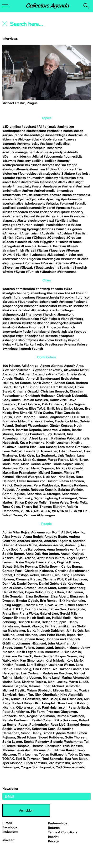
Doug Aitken (54, 592)
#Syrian (19, 272)
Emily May (54, 408)
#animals (49, 126)
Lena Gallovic (12, 451)
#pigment (67, 203)
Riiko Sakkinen (65, 720)
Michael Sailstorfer (66, 686)
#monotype (65, 190)
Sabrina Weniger (70, 489)
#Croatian (73, 237)
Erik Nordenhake (72, 600)
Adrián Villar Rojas (15, 532)
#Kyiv (44, 319)
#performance (71, 199)
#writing (20, 229)
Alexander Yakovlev (47, 370)
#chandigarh (48, 302)
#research (20, 212)
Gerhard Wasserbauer (31, 425)
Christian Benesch (54, 391)
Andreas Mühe (26, 545)
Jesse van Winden (56, 430)
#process (63, 208)
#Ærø (68, 289)
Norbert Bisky (21, 703)
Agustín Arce (73, 366)
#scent (34, 212)
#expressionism (54, 165)
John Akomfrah (59, 643)
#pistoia (67, 331)
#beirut (81, 293)
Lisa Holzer (41, 669)
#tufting (72, 220)
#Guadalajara (41, 310)
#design (25, 156)
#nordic (8, 199)
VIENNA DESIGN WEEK (70, 511)
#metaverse (52, 186)
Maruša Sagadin (14, 686)
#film (78, 169)
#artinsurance (12, 135)
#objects (32, 199)
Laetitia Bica (27, 447)
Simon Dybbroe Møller (31, 502)
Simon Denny (31, 733)
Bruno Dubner (38, 387)
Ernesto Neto (33, 605)
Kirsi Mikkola (55, 660)
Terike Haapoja (17, 746)
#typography (11, 225)
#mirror (27, 190)
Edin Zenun (74, 592)
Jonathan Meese (67, 647)
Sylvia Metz (78, 502)
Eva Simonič (22, 413)
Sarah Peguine (13, 494)
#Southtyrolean (45, 267)
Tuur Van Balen (76, 759)
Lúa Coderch (31, 673)
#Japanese (57, 250)
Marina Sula (11, 682)
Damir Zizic (58, 400)
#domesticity (73, 156)
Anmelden (26, 810)
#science (46, 212)
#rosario (51, 336)
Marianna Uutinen (27, 677)
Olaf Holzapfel (44, 703)
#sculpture (62, 212)
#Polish (82, 259)
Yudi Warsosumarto (70, 767)
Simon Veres (58, 502)
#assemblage (34, 135)
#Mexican (75, 255)
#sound (29, 216)
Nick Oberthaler (46, 694)
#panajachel (41, 331)
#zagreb (25, 348)
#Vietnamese (67, 272)
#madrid (75, 323)
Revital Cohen (41, 720)
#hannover (34, 314)
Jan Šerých (75, 630)
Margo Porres (58, 460)
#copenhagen (12, 306)
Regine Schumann (41, 716)
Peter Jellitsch (78, 707)
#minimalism (11, 190)
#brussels (9, 302)
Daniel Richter (12, 592)
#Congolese (56, 237)
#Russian (48, 263)
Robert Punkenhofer (33, 724)
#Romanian (31, 263)
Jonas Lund (44, 647)
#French (27, 246)
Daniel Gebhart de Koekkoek (61, 583)
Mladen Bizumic (65, 690)
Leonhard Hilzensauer (40, 451)
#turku (29, 344)
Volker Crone (12, 515)
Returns (54, 828)
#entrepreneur (13, 165)
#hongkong (65, 314)
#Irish (20, 250)
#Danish (21, 242)
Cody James (11, 400)
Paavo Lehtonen (71, 481)
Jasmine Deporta (28, 430)
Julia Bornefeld (48, 652)
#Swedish (79, 267)
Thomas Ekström (52, 507)
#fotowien (9, 173)
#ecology (24, 161)
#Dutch (33, 242)
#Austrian (64, 233)
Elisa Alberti (59, 596)
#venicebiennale (58, 225)
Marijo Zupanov (42, 468)
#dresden (31, 306)
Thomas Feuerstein (16, 750)
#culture (42, 152)
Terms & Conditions (62, 832)
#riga (20, 336)
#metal (37, 186)
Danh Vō (8, 583)
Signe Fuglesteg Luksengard (55, 498)
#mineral (68, 186)
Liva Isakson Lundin (66, 669)
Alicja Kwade (11, 536)
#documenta (53, 156)
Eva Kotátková (36, 609)
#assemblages (56, 135)
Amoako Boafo (56, 536)
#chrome (24, 143)
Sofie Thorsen (75, 737)
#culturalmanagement (18, 152)
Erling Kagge (12, 605)
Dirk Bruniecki (52, 404)
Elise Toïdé (37, 408)
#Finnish (62, 242)
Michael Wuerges (28, 477)
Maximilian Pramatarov (19, 472)
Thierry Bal (30, 507)
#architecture (36, 131)
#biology (24, 139)
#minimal (83, 186)
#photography (34, 203)
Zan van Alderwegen (39, 515)
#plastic (80, 203)
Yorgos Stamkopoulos (37, 767)
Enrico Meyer (73, 408)
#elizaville (65, 306)
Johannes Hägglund (31, 643)
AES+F (66, 532)
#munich (68, 327)
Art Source (23, 383)
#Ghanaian (58, 246)
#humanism (35, 178)
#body (47, 139)
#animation (65, 126)
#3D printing (11, 126)
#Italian (42, 250)
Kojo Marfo (75, 660)
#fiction (51, 169)
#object (20, 199)
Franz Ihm (10, 613)
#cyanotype (57, 152)
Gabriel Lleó (49, 613)
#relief (7, 212)
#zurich (37, 348)
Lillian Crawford (70, 451)
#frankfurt (23, 310)
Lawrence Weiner (61, 665)
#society (77, 212)
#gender (8, 178)
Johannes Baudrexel (30, 434)
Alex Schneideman (16, 370)
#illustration (67, 178)
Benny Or (19, 387)
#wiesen (83, 344)
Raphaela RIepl (13, 716)
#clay (35, 143)
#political (9, 208)
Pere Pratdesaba (46, 485)
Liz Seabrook (46, 455)
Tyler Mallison (12, 763)
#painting (53, 199)
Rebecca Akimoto (15, 489)
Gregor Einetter (13, 618)
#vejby (39, 344)
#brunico (82, 297)
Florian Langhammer (52, 417)
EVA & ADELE (12, 609)
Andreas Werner (51, 545)
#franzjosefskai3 (50, 173)
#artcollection (73, 131)
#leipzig (54, 319)
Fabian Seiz (57, 609)
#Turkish (32, 272)
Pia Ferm (38, 712)
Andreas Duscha (29, 541)
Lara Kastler (47, 447)
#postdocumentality (31, 208)
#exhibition (33, 165)
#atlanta (57, 289)
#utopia (39, 225)
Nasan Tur (25, 694)
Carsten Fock (12, 571)
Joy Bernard (56, 434)
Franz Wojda (29, 613)
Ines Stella (77, 626)
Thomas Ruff (42, 750)
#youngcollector (39, 229)
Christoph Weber (26, 575)
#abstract (29, 126)
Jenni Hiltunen (26, 635)
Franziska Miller (14, 421)
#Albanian (59, 229)
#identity (51, 178)
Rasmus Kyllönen (74, 485)
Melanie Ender (39, 686)
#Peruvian (68, 259)
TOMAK (8, 759)
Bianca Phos (45, 562)
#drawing (9, 161)
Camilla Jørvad (62, 387)
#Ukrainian (48, 272)
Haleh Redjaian (38, 618)
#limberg (76, 319)
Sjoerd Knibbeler (50, 737)
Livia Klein (26, 455)
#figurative (66, 169)
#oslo (27, 331)
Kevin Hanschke (32, 442)
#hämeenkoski (13, 314)
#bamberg (38, 293)
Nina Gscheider (70, 699)
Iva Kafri (33, 630)
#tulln (19, 344)
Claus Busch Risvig (55, 575)
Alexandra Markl (76, 370)
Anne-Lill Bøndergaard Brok (47, 378)
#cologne (81, 302)
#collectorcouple (14, 148)
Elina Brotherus (37, 596)
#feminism (37, 169)
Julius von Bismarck (17, 656)
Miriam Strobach (39, 690)
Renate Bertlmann (16, 720)
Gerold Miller (69, 613)
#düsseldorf (48, 306)
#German (42, 246)
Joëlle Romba (12, 639)
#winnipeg (10, 348)
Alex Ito (78, 532)
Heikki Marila (62, 618)
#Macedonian (57, 255)
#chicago (66, 302)
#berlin (7, 297)
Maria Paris (10, 464)
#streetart (53, 216)
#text (50, 220)
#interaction (30, 182)
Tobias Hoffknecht (52, 754)
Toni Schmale (52, 759)
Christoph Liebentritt (72, 395)
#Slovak (76, 263)
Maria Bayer (79, 460)
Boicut (7, 566)
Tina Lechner (27, 754)
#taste (21, 220)
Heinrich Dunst (29, 622)
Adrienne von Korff (45, 532)
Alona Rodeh (33, 536)
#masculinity (22, 186)
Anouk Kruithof (72, 554)
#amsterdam (25, 289)
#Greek (72, 246)
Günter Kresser (61, 425)
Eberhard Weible (14, 408)
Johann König (34, 639)
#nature (55, 195)
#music (27, 195)
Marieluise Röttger (15, 468)
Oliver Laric (65, 703)
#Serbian (62, 263)
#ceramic (9, 143)
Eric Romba (48, 600)
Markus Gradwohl (69, 468)
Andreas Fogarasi (57, 541)
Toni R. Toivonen (28, 759)
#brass (57, 139)
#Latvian (22, 255)
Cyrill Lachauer (76, 579)
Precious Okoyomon (61, 712)
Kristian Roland (13, 665)
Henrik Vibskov (32, 626)
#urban (27, 225)
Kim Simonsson (32, 660)
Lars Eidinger (36, 665)
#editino (37, 161)
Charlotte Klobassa (39, 571)
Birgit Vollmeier (68, 562)
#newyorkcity (12, 331)
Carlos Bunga (71, 566)
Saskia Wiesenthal (16, 729)
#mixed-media (45, 190)
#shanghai (10, 340)
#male (7, 186)
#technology (36, 220)
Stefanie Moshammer (66, 741)
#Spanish (64, 267)
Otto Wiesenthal (28, 707)
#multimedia (11, 195)
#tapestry (9, 220)
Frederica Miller (66, 421)
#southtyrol (27, 340)
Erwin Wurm (54, 605)
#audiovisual (77, 135)
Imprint (53, 837)
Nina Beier (66, 477)
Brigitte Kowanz (25, 566)
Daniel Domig (27, 583)
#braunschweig (47, 297)
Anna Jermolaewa (60, 549)
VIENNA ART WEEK (35, 511)
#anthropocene (13, 131)
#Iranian (8, 250)
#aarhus (8, 289)
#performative (12, 203)
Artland (30, 558)
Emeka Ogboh (27, 600)
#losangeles (59, 323)
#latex (62, 182)
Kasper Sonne (66, 656)
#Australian (48, 233)
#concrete (54, 148)
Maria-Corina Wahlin (36, 464)
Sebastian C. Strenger (43, 494)
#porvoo (80, 331)
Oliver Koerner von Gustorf (37, 481)
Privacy (53, 841)
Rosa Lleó (58, 724)
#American (10, 233)
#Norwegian (51, 259)
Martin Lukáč (78, 682)
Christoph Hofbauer (40, 395)
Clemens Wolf (53, 579)
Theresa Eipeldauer (46, 746)
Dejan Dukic (34, 592)
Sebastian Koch (44, 729)
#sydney (61, 340)
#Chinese (39, 237)
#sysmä (73, 340)
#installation (11, 182)
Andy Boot (10, 549)
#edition (50, 161)
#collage (46, 143)
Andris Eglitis (74, 545)
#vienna (70, 344)
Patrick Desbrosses (17, 485)
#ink (80, 178)
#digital (37, 156)
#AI (39, 126)
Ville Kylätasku (59, 763)
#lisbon (15, 323)
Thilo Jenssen (72, 746)
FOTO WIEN (79, 417)
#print (50, 208)
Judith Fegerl (26, 652)
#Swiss (7, 272)
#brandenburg (24, 297)
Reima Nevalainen (70, 716)
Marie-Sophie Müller (68, 464)
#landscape (48, 182)
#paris (55, 331)
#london (43, 323)
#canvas (70, 139)
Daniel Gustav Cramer (19, 588)
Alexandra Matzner (16, 374)
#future (69, 173)
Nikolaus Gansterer (25, 699)
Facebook (9, 827)
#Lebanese (38, 255)
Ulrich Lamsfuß (35, 763)
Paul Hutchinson (54, 707)
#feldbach (80, 306)
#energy (63, 161)
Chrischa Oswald (26, 391)
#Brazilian (80, 233)
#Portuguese (12, 263)
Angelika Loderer (32, 549)
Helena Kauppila (54, 622)
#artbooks (54, 131)
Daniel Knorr (46, 588)
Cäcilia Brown (49, 566)
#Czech (8, 242)
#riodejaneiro (34, 336)
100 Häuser (11, 366)
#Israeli (30, 250)
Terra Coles (11, 507)
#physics (52, 203)
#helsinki (49, 314)
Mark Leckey (57, 682)
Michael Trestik (13, 690)
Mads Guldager (34, 460)
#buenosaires (28, 302)
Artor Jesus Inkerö (51, 558)
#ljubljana (29, 323)
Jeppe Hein (75, 635)
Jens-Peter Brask (52, 635)
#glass (21, 178)
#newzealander (14, 259)
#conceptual (37, 148)
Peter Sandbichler (15, 712)
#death (72, 152)
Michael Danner (50, 472)
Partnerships (57, 823)
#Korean (72, 250)
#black (36, 139)
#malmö (8, 327)
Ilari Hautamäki (56, 626)
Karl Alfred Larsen (35, 438)
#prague (8, 336)
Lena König (22, 669)
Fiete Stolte (76, 609)
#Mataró (22, 327)
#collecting (62, 143)
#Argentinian (29, 233)
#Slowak (26, 267)
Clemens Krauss (28, 579)
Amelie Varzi (76, 374)
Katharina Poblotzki (66, 438)
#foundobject (27, 173)
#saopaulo (66, 336)
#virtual (7, 229)
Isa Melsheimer (13, 630)
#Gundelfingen (63, 310)
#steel (40, 216)
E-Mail (7, 823)
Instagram (10, 831)
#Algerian (74, 229)
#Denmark (10, 156)
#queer (76, 208)
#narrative (41, 195)
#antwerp (43, 289)
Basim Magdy (24, 562)
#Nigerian (33, 259)
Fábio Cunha (43, 413)
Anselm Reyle (12, 558)
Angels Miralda (13, 378)
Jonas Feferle (24, 647)
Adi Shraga (30, 366)
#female (22, 169)
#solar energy (12, 216)
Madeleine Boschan (57, 673)
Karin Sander (43, 656)
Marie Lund (51, 677)
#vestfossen (54, 344)
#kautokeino (29, 319)
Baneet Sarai (64, 383)
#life (71, 182)
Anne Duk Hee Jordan (42, 554)
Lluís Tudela (66, 455)
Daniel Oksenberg (71, 588)
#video (76, 225)
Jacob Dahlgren (53, 630)
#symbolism (79, 216)
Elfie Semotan (13, 596)
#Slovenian (10, 267)
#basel (70, 293)
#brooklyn (67, 297)
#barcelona (55, 293)
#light (79, 182)
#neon (67, 195)
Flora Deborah (25, 417)
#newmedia (81, 195)
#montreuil (37, 327)
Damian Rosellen (35, 400)
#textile (60, 220)
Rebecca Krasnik (43, 489)
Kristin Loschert (57, 442)
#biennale (9, 139)
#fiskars (8, 310)
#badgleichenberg (16, 293)
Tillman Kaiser (64, 750)
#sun (65, 216)
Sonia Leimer (12, 741)
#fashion (8, 169)
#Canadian (23, 237)
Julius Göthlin (71, 652)
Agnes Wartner (51, 366)
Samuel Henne (78, 724)
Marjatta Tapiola (34, 682)
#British (8, 237)
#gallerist (82, 173)
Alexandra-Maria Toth (48, 374)
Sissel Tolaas (26, 737)
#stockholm (45, 340)
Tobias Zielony (78, 754)
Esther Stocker (76, 605)
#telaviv (8, 344)
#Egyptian (47, 242)
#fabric (72, 165)
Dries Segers (75, 404)
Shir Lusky (24, 498)
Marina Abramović (75, 677)
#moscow (54, 327)
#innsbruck (10, 319)
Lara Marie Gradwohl (73, 447)
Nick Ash (50, 477)
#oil (42, 199)
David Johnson (29, 404)
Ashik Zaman (42, 383)
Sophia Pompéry (36, 741)
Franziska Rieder (40, 421)
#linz (5, 323)
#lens (65, 319)
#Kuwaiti (8, 255)
